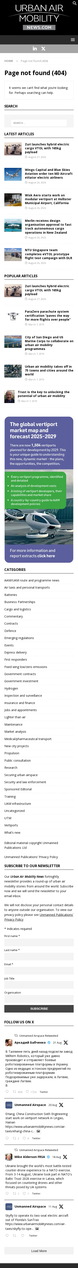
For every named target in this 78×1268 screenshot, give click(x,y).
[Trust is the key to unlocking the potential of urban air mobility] (9, 396)
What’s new (12, 832)
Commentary (13, 616)
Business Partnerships (19, 602)
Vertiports (11, 825)
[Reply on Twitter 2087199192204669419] (8, 1236)
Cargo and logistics (17, 609)
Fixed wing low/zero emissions (25, 667)
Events (9, 645)
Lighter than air (15, 717)
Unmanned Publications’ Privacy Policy (31, 857)
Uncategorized (14, 811)
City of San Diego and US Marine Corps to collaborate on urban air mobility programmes (49, 343)
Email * (8, 964)
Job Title (9, 978)
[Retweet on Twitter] (16, 1035)
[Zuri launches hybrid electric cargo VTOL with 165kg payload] (13, 148)
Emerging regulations (19, 638)
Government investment (21, 681)
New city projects (16, 746)
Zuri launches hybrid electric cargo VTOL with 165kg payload (47, 148)
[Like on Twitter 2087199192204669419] (24, 1236)
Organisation (12, 992)
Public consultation (17, 760)
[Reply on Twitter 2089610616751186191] (8, 1194)
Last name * (12, 950)
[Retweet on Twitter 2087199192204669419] (16, 1236)
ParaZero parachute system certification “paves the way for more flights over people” (48, 315)
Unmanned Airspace (30, 1105)
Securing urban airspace (21, 775)
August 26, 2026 (37, 182)
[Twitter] (43, 48)
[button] (75, 4)
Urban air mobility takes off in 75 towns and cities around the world (49, 370)
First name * (12, 936)
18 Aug (56, 1157)
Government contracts (20, 674)
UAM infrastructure (17, 804)
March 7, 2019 (36, 324)
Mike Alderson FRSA (30, 1157)
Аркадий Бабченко (30, 1042)
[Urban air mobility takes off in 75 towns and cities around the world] (13, 371)
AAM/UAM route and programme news (31, 580)
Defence (10, 631)
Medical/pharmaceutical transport (28, 739)
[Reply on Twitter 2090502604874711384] (8, 1138)
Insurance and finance (19, 703)
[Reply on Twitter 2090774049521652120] (8, 1092)
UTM (7, 818)
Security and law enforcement (25, 782)
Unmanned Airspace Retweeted (38, 1036)
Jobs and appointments (20, 710)
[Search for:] (39, 123)
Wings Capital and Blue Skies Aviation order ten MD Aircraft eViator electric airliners (49, 174)
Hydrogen (11, 688)
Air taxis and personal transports (27, 587)
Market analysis (15, 731)
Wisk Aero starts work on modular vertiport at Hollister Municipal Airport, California (48, 199)
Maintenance (13, 724)
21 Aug (57, 1042)
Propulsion (11, 753)
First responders (15, 659)
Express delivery (15, 652)
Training (10, 796)
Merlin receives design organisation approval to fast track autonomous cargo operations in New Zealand (48, 227)
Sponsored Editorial (18, 789)
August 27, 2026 (37, 157)
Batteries (10, 595)
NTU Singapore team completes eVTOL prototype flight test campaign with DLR (48, 254)
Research (10, 768)
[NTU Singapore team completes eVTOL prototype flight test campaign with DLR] (13, 254)
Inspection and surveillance (23, 695)
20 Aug (53, 1105)
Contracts (11, 623)
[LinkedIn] (35, 48)
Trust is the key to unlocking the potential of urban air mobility (44, 394)
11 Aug (53, 1206)
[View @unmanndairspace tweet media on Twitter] (38, 1131)
